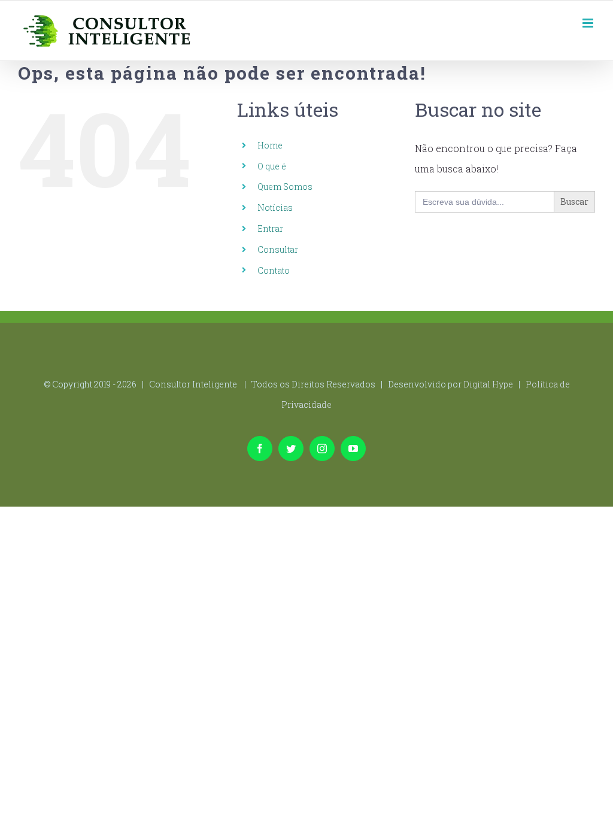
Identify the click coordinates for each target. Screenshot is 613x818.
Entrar (270, 228)
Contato (273, 270)
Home (270, 145)
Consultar (277, 249)
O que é (271, 166)
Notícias (275, 207)
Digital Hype (488, 384)
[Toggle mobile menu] (588, 23)
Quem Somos (284, 186)
